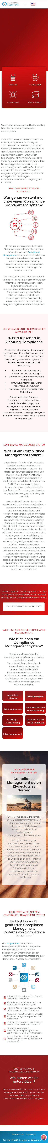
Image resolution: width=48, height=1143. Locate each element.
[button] (25, 4)
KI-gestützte (13, 943)
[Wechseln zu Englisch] (32, 4)
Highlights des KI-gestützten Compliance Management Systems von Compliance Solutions (24, 928)
